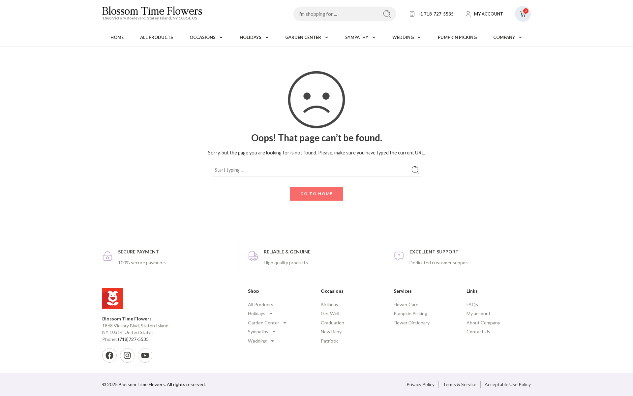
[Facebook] (109, 355)
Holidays (250, 37)
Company (504, 37)
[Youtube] (145, 355)
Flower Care (406, 304)
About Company (483, 322)
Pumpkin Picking (457, 37)
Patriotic (330, 341)
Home (117, 37)
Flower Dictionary (412, 322)
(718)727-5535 (133, 339)
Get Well (330, 313)
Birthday (329, 304)
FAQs (472, 304)
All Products (156, 37)
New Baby (331, 331)
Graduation (332, 322)
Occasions (203, 37)
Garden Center (303, 37)
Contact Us (478, 331)
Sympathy (356, 37)
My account (479, 313)
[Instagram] (127, 355)
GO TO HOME (316, 193)
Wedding (403, 37)
